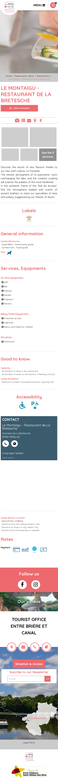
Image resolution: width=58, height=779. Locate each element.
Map (35, 120)
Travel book (55, 3)
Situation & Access (29, 664)
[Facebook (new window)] (22, 584)
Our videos (29, 601)
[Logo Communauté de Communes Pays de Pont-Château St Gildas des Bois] (29, 771)
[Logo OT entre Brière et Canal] (29, 757)
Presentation (23, 120)
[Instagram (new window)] (35, 584)
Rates (41, 120)
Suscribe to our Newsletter (29, 672)
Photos (17, 120)
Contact (29, 120)
